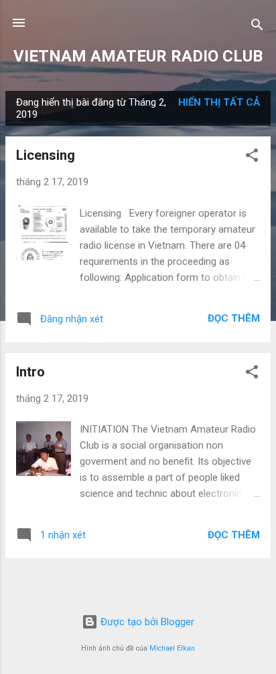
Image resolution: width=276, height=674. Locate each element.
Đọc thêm (234, 318)
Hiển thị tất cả (219, 102)
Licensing (45, 155)
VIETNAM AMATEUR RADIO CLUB (138, 56)
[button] (252, 157)
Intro (30, 372)
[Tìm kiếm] (257, 27)
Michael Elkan (172, 648)
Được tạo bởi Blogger (146, 622)
